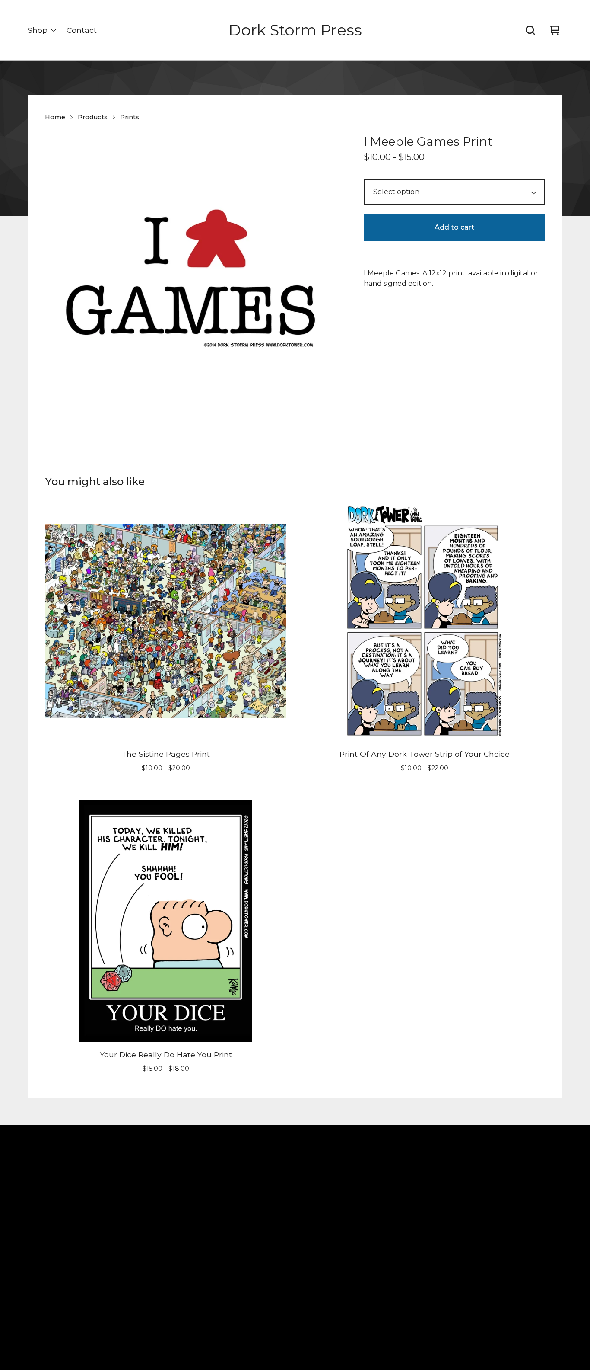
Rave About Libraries (147, 1296)
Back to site (276, 1192)
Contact (82, 30)
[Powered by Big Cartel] (453, 1159)
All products (133, 1192)
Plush (123, 1236)
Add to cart (454, 227)
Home (55, 117)
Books (124, 1207)
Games (125, 1311)
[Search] (530, 30)
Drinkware (131, 1266)
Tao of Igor (131, 1281)
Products (93, 117)
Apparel (127, 1252)
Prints (129, 117)
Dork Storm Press (295, 30)
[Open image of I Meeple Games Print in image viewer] (194, 281)
